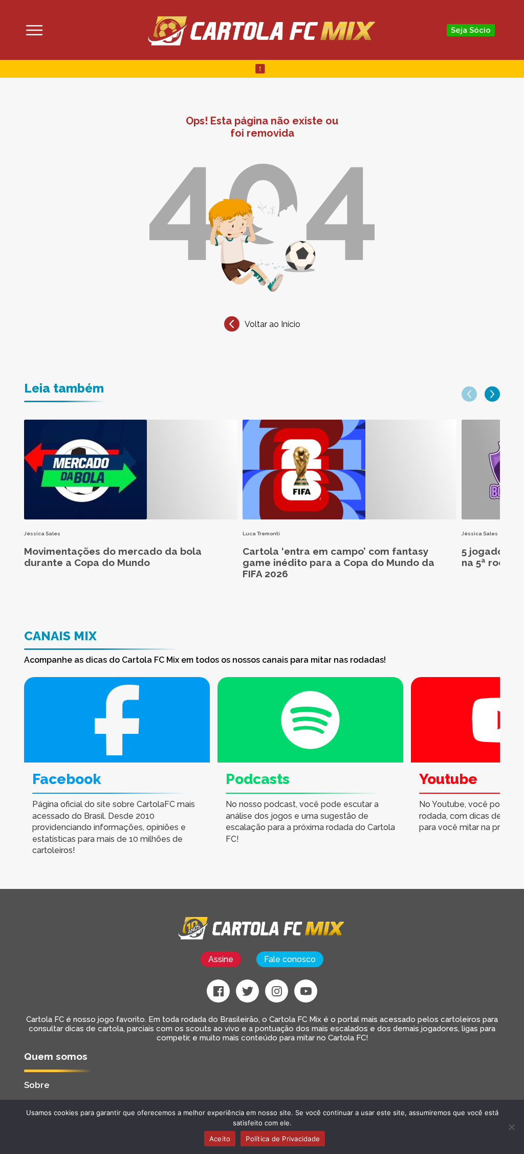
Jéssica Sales (42, 533)
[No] (511, 1127)
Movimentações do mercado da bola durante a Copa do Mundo (113, 557)
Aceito (220, 1139)
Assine (220, 959)
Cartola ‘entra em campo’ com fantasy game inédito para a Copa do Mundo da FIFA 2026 (338, 562)
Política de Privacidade (283, 1139)
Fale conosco (290, 959)
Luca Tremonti (261, 533)
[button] (469, 394)
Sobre (37, 1085)
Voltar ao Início (272, 324)
